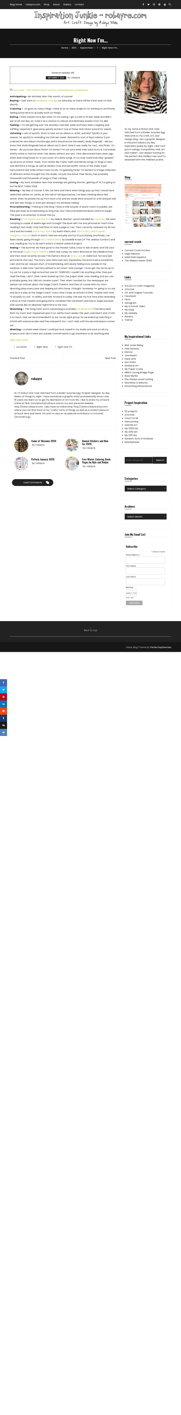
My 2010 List (131, 431)
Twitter (129, 320)
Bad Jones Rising (134, 345)
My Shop (129, 309)
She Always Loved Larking (139, 379)
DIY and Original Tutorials (139, 292)
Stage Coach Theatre (35, 251)
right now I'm (65, 347)
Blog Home (16, 4)
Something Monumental (138, 386)
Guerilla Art (131, 425)
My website (131, 313)
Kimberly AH (131, 365)
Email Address (133, 555)
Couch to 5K (131, 418)
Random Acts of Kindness (139, 438)
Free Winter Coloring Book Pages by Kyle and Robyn (96, 460)
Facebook (130, 296)
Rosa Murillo (131, 375)
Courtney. (99, 219)
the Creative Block (50, 239)
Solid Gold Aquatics (135, 257)
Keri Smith (130, 362)
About (56, 4)
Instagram (130, 303)
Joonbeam (131, 355)
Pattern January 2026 (42, 459)
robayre (75, 77)
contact (79, 4)
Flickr (128, 299)
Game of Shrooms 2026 (43, 441)
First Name (131, 566)
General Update (61, 73)
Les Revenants (85, 309)
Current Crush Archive (137, 250)
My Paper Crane (134, 369)
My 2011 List (131, 435)
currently (21, 347)
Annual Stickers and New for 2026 (95, 442)
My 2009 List (131, 428)
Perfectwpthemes (160, 647)
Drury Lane (77, 256)
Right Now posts (19, 340)
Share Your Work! (42, 231)
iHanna (128, 352)
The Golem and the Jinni (36, 219)
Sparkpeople (132, 442)
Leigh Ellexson (132, 253)
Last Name (131, 577)
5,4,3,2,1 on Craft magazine (139, 285)
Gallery (67, 4)
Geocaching (131, 421)
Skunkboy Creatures (136, 382)
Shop (46, 4)
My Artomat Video (135, 306)
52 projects (131, 411)
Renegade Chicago (47, 100)
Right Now (42, 347)
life (72, 73)
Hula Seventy (132, 348)
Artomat (129, 289)
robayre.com (33, 4)
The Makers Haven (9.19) (138, 260)
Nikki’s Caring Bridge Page (139, 372)
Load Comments (32, 482)
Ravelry (129, 316)
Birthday (129, 587)
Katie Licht (130, 358)
